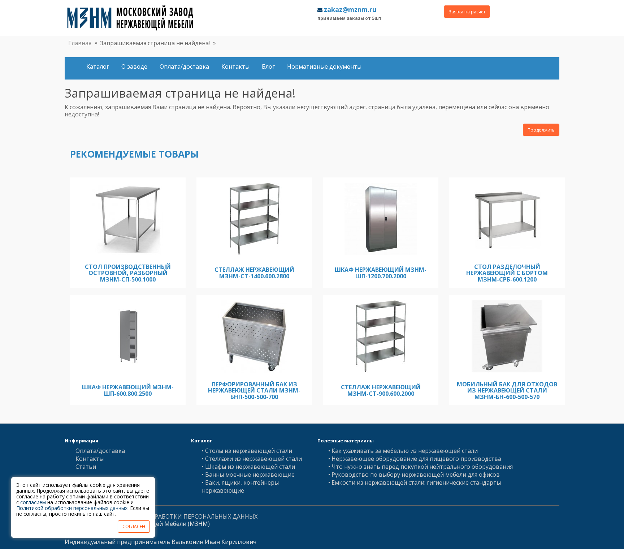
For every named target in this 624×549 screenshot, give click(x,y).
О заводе (134, 66)
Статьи (85, 467)
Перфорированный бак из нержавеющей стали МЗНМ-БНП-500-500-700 (254, 390)
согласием (33, 502)
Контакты (235, 66)
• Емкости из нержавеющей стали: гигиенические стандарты (414, 482)
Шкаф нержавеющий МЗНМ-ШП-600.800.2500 (128, 390)
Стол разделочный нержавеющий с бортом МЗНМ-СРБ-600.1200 (507, 273)
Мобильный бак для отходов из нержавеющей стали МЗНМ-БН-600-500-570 (507, 390)
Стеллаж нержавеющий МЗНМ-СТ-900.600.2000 (381, 390)
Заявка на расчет (466, 12)
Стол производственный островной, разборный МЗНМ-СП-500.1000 (128, 273)
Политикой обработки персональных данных (71, 508)
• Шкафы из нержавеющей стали (248, 467)
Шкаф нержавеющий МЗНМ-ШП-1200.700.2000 (380, 273)
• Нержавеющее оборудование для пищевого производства (414, 459)
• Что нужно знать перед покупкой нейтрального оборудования (420, 467)
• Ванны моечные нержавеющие (248, 475)
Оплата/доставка (184, 66)
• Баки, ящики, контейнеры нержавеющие (240, 486)
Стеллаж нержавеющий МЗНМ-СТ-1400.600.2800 (254, 273)
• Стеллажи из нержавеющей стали (252, 459)
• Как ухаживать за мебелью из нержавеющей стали (403, 451)
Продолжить (541, 130)
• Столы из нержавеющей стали (247, 451)
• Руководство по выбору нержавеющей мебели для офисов (414, 475)
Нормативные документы (324, 66)
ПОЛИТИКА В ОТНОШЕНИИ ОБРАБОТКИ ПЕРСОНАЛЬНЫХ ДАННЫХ (161, 516)
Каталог (97, 66)
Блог (268, 66)
